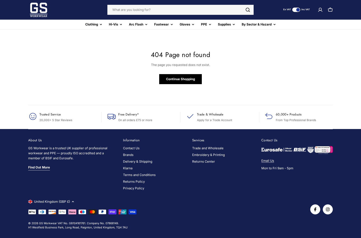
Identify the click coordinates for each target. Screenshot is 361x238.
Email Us (267, 161)
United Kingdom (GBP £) (52, 202)
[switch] (296, 10)
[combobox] (180, 10)
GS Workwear (48, 223)
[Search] (247, 9)
